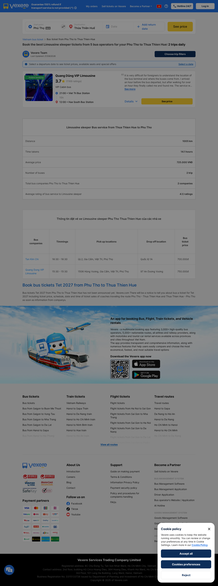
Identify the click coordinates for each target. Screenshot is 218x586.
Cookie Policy (200, 545)
